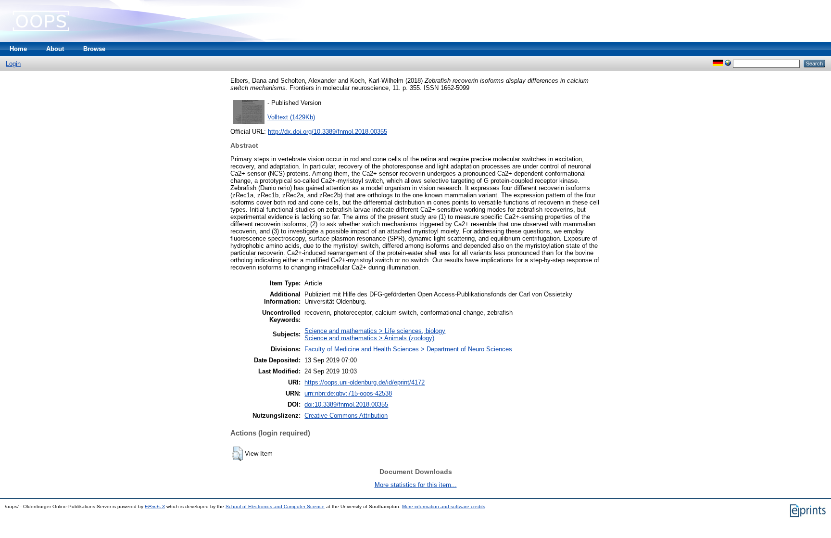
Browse (94, 48)
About (55, 48)
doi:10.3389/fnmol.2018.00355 (346, 404)
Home (18, 48)
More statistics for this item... (416, 484)
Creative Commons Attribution (346, 415)
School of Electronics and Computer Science (275, 506)
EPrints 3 (155, 506)
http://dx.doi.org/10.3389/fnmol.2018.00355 (327, 131)
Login (13, 63)
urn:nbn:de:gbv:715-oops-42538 (348, 393)
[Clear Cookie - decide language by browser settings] (728, 63)
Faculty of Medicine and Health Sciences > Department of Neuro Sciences (408, 349)
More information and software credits (443, 506)
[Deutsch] (718, 63)
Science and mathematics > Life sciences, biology (374, 330)
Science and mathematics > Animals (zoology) (369, 338)
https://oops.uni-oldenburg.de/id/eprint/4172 (364, 382)
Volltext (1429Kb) (291, 117)
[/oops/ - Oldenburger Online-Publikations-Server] (41, 39)
